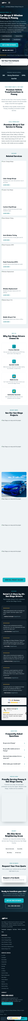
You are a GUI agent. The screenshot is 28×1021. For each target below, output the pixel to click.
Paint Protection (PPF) (6, 944)
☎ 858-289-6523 (7, 50)
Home (2, 6)
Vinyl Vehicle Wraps (6, 937)
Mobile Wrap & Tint (5, 948)
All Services (18, 852)
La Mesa (3, 970)
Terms (5, 1014)
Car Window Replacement (7, 946)
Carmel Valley (4, 973)
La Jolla (3, 955)
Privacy (1, 1014)
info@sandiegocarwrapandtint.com (9, 998)
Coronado (3, 964)
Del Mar (3, 966)
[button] (1, 713)
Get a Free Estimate (9, 45)
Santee (3, 981)
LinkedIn (24, 929)
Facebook (3, 929)
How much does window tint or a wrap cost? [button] (12, 757)
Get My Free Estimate (14, 900)
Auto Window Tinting (6, 942)
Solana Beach (4, 979)
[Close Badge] (20, 1017)
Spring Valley (4, 986)
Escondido (19, 848)
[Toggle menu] (9, 3)
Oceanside (3, 961)
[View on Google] (4, 709)
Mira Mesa (9, 852)
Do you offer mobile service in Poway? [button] (11, 750)
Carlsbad (3, 957)
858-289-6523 (7, 995)
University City (4, 988)
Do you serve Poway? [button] (9, 743)
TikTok (19, 929)
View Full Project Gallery (14, 580)
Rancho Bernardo (10, 848)
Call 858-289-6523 (14, 906)
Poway (3, 968)
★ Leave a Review (7, 1003)
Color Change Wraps (6, 940)
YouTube (15, 929)
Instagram (9, 929)
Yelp (2, 931)
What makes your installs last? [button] (11, 764)
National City (4, 984)
